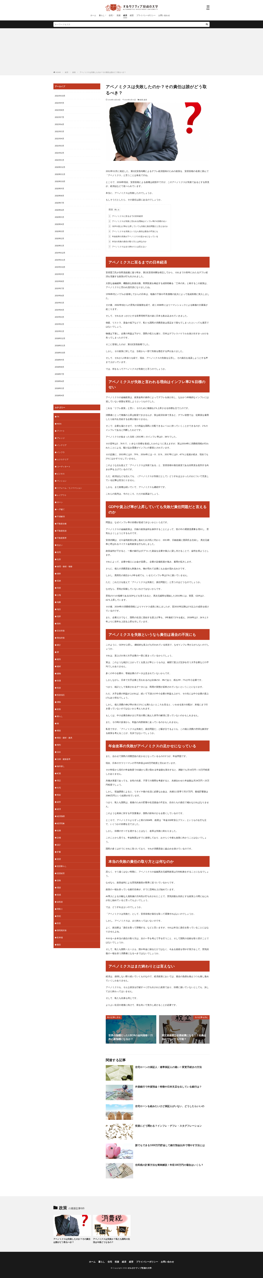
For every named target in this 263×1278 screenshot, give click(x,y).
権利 (59, 745)
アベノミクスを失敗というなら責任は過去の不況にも (133, 231)
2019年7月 (59, 288)
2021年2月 (59, 153)
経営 (132, 15)
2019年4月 (59, 310)
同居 (59, 588)
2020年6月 (59, 210)
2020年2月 (59, 238)
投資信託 (61, 695)
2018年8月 (59, 367)
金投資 (60, 902)
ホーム (93, 15)
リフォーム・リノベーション (69, 488)
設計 (59, 845)
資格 (59, 880)
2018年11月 (60, 345)
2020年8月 (59, 195)
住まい (60, 545)
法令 (59, 752)
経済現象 (61, 823)
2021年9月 (59, 103)
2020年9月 (59, 188)
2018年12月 (60, 338)
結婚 (59, 830)
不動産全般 (62, 523)
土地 (59, 595)
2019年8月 (59, 281)
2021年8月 (59, 110)
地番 (59, 602)
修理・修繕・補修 (64, 566)
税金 (59, 795)
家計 (59, 645)
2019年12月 (60, 253)
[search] (207, 24)
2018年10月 (60, 352)
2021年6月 (59, 124)
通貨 (59, 887)
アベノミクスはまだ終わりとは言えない (128, 246)
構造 (59, 730)
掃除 (59, 702)
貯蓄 (59, 852)
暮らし (102, 15)
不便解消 (61, 516)
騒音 (59, 944)
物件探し (61, 766)
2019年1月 (59, 331)
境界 (59, 616)
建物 (59, 673)
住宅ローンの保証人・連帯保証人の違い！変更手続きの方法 (168, 1066)
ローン (60, 502)
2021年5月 (59, 131)
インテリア (62, 445)
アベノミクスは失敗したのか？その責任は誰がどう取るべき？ (103, 72)
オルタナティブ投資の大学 (140, 1268)
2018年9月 (59, 360)
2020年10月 (60, 181)
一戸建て (61, 509)
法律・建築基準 (63, 759)
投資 (119, 15)
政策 (74, 72)
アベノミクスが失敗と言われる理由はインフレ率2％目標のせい (138, 221)
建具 (59, 659)
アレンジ (61, 438)
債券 (59, 573)
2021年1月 (59, 160)
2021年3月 (59, 146)
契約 (59, 623)
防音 (59, 923)
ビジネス (61, 473)
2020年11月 (60, 174)
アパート (61, 431)
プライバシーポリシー (146, 15)
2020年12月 (60, 167)
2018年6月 (59, 381)
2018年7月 (59, 374)
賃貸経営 (61, 873)
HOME (58, 72)
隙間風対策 (62, 930)
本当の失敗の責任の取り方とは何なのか (128, 241)
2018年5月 (59, 388)
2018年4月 (59, 395)
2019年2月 (59, 324)
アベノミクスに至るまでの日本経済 (126, 216)
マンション (62, 481)
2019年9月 (59, 274)
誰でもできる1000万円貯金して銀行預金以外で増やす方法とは (170, 1145)
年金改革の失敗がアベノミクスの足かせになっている (133, 236)
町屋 (59, 773)
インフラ (61, 452)
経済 (125, 15)
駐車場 (60, 937)
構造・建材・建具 (64, 738)
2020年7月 (59, 203)
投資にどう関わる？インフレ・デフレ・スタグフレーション (168, 1125)
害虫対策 (61, 638)
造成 (59, 894)
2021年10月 (60, 96)
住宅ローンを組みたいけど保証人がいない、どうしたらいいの (169, 1106)
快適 (59, 680)
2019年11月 (60, 260)
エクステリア (62, 459)
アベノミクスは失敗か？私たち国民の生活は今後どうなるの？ (111, 1240)
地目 (59, 609)
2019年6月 (59, 295)
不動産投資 (62, 531)
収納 (59, 581)
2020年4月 (59, 224)
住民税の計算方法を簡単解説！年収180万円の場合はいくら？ (169, 1164)
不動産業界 (62, 538)
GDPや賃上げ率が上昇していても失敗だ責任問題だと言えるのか (138, 226)
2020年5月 (59, 217)
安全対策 (61, 630)
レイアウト (62, 495)
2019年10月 (60, 267)
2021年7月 (59, 117)
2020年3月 (59, 231)
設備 (59, 837)
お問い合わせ (164, 15)
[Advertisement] (131, 50)
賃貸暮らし (62, 866)
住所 (59, 559)
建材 (59, 666)
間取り (60, 909)
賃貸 (59, 859)
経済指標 (61, 816)
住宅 (111, 15)
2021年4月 (59, 138)
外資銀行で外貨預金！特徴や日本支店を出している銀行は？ (168, 1086)
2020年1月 (59, 245)
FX (58, 416)
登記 (59, 780)
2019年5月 (59, 302)
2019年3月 (59, 317)
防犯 (59, 916)
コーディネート (63, 466)
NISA (59, 424)
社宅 (59, 787)
